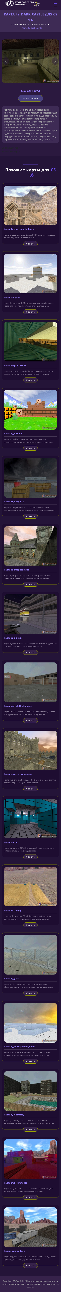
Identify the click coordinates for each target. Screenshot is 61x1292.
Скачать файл (30, 98)
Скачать (30, 243)
